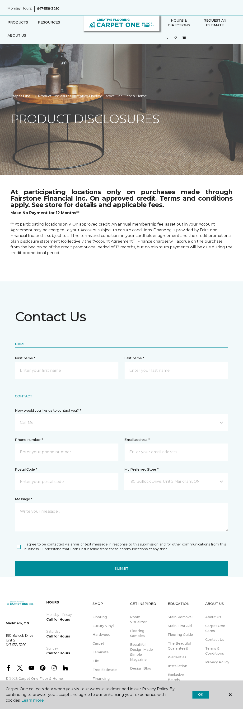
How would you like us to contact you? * (48, 410)
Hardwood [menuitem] (101, 634)
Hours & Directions (179, 22)
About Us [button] (17, 35)
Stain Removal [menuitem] (180, 617)
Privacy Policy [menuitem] (217, 662)
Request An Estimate (215, 22)
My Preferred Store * (141, 469)
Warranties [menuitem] (177, 657)
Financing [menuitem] (101, 678)
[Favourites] (175, 37)
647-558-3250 (48, 8)
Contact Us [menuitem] (214, 639)
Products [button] (18, 22)
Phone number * (29, 439)
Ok (200, 694)
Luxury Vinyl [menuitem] (103, 626)
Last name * (134, 358)
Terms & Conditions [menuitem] (214, 651)
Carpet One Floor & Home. (41, 678)
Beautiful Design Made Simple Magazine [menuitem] (141, 652)
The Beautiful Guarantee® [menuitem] (179, 646)
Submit (121, 568)
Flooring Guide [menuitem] (180, 634)
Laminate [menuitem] (101, 652)
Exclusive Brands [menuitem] (176, 677)
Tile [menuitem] (96, 661)
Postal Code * (26, 469)
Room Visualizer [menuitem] (138, 619)
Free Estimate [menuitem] (105, 670)
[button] (166, 37)
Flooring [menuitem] (100, 617)
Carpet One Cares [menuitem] (215, 628)
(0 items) (184, 37)
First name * (25, 358)
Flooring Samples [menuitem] (137, 633)
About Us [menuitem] (213, 617)
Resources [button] (49, 22)
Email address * (137, 439)
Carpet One (20, 96)
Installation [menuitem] (177, 666)
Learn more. (32, 700)
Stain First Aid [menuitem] (180, 626)
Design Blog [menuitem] (140, 668)
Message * (23, 499)
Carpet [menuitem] (98, 643)
